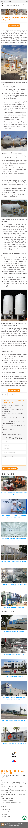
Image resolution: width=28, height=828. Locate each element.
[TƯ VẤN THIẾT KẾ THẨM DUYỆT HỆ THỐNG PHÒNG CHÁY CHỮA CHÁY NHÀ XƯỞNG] (14, 500)
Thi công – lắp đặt (6, 816)
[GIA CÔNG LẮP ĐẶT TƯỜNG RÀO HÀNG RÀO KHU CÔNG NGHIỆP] (14, 545)
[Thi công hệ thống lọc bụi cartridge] (14, 591)
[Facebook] (13, 761)
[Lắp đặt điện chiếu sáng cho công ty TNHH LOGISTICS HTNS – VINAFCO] (14, 682)
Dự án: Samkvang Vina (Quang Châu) (14, 654)
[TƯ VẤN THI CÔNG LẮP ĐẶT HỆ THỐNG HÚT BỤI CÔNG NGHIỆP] (14, 568)
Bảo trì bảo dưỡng (6, 809)
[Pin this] (12, 394)
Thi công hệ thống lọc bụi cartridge (14, 607)
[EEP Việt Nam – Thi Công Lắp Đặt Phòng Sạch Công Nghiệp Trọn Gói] (14, 522)
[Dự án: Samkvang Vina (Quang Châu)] (14, 638)
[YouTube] (15, 761)
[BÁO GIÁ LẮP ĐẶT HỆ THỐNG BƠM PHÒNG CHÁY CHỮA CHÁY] (14, 477)
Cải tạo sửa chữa (6, 811)
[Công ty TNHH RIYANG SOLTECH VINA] (14, 660)
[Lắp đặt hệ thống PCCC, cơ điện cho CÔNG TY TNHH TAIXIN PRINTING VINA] (14, 727)
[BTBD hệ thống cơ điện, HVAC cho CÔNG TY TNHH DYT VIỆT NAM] (14, 704)
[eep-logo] (2, 4)
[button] (23, 5)
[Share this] (2, 394)
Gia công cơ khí (5, 814)
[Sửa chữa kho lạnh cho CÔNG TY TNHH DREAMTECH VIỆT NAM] (14, 615)
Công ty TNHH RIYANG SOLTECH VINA (14, 676)
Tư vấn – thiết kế (5, 819)
